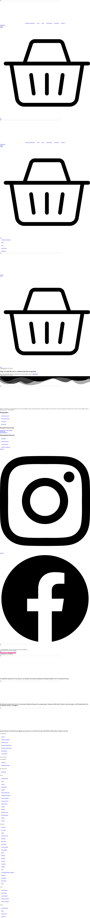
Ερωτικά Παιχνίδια (5, 798)
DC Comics (3, 830)
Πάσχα (2, 910)
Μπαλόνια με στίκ (4, 812)
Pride (2, 869)
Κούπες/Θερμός (4, 803)
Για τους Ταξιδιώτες (5, 901)
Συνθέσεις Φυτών (4, 742)
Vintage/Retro (4, 787)
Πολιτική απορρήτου (5, 418)
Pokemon (3, 866)
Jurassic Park (3, 844)
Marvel (2, 852)
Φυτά (38, 23)
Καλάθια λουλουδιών (5, 765)
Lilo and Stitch (4, 849)
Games (2, 781)
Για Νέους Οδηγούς (5, 898)
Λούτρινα (3, 806)
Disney (2, 833)
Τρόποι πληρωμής (4, 444)
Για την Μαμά (4, 893)
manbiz (14, 650)
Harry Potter (3, 841)
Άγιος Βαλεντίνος (4, 908)
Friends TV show (4, 835)
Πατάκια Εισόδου (4, 815)
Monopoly (3, 858)
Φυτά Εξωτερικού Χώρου (6, 745)
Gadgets (2, 784)
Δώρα (43, 23)
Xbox (2, 883)
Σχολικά (2, 820)
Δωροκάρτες (3, 438)
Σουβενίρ (63, 23)
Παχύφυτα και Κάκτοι (5, 739)
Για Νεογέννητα (4, 890)
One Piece (3, 861)
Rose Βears (56, 23)
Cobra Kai (3, 827)
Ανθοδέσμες (3, 762)
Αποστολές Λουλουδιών (30, 23)
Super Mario (3, 880)
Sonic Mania (3, 878)
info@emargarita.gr (4, 432)
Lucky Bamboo (4, 753)
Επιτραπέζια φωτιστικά (5, 795)
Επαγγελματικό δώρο (5, 792)
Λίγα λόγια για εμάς (5, 415)
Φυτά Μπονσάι (4, 750)
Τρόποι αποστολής (5, 441)
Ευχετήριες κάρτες (4, 801)
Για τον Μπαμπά (4, 895)
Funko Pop (3, 838)
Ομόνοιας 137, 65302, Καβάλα (6, 430)
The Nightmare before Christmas (7, 872)
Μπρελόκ (3, 809)
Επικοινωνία (3, 424)
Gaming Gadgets (4, 778)
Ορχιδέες (3, 736)
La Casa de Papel (4, 847)
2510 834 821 (2, 431)
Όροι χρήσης (3, 421)
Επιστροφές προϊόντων (5, 447)
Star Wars (3, 875)
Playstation (3, 863)
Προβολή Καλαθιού (3, 652)
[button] (2, 25)
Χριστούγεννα (4, 913)
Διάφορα (3, 789)
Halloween (3, 916)
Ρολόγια (2, 817)
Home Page (35, 374)
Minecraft (3, 855)
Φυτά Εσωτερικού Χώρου (6, 748)
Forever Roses (49, 23)
